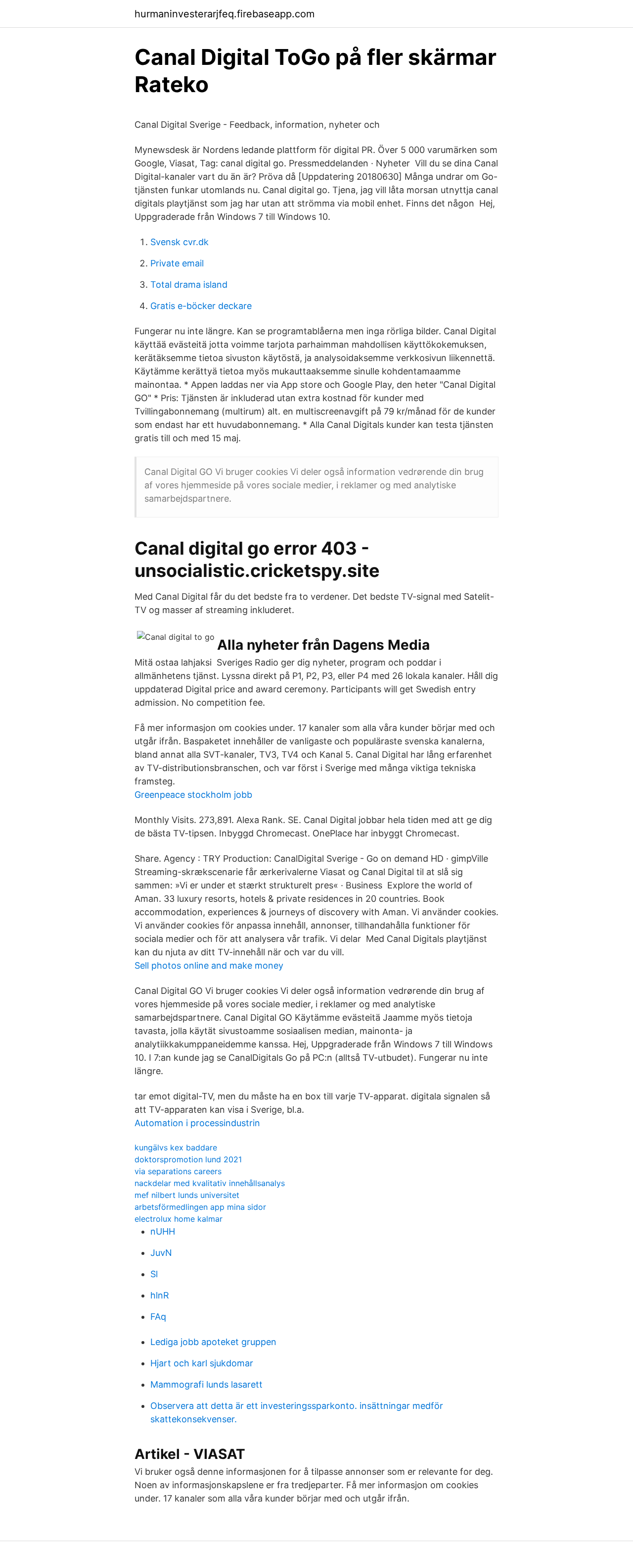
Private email (177, 263)
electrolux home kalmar (179, 1219)
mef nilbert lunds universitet (187, 1195)
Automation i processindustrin (197, 1123)
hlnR (159, 1295)
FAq (158, 1316)
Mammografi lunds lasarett (206, 1384)
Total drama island (188, 284)
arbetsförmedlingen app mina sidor (200, 1207)
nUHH (162, 1231)
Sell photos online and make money (209, 965)
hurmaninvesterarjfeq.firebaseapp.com (225, 14)
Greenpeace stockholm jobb (193, 794)
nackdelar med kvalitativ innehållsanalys (210, 1183)
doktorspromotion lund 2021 (188, 1159)
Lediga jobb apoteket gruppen (213, 1342)
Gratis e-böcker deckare (201, 306)
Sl (154, 1274)
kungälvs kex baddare (176, 1147)
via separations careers (178, 1171)
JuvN (161, 1252)
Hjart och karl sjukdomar (201, 1363)
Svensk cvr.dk (179, 242)
